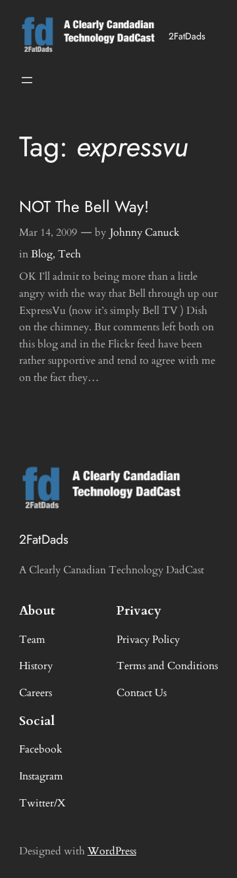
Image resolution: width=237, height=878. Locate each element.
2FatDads (187, 36)
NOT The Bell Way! (84, 206)
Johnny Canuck (145, 232)
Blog (42, 254)
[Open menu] (27, 80)
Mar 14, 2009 (48, 232)
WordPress (112, 851)
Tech (69, 254)
